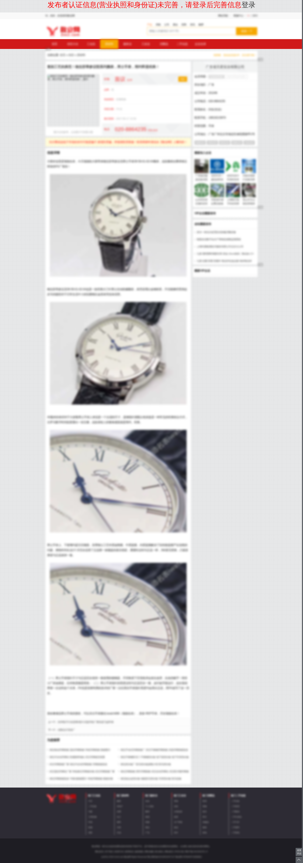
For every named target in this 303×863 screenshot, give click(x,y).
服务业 (127, 43)
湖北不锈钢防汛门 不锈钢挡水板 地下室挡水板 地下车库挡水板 (154, 757)
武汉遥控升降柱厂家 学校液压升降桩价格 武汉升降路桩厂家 (82, 771)
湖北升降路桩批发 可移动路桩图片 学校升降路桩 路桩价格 (81, 778)
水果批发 (178, 811)
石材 (119, 827)
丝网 (119, 811)
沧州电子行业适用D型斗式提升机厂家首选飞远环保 (86, 722)
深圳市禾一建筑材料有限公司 (217, 179)
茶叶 (176, 832)
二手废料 (235, 827)
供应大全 (72, 43)
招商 (183, 24)
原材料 (109, 43)
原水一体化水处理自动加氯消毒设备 (216, 232)
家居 (205, 801)
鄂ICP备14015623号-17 (196, 851)
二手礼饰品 (236, 817)
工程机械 (92, 817)
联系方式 (119, 851)
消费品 (164, 43)
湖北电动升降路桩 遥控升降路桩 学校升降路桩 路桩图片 (79, 749)
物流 (147, 817)
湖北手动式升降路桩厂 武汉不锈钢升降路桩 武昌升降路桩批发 (154, 749)
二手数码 (235, 811)
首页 (54, 43)
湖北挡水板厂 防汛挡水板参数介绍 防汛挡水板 (145, 764)
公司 (166, 24)
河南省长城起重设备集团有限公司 (217, 203)
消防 (90, 832)
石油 (119, 832)
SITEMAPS (188, 857)
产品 (149, 24)
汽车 (90, 801)
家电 (205, 832)
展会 (175, 24)
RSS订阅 (179, 851)
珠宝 (205, 817)
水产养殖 (178, 822)
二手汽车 (235, 822)
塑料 (119, 822)
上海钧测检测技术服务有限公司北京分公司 (220, 246)
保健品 (206, 822)
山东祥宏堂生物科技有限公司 (201, 203)
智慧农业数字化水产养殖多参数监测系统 (219, 239)
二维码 (254, 15)
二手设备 (92, 806)
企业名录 (200, 43)
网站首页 (99, 851)
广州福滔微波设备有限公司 (201, 179)
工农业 (146, 43)
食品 (176, 827)
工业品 (91, 43)
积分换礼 (159, 851)
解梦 (201, 24)
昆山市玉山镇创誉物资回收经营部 (249, 203)
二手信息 (182, 43)
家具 (205, 811)
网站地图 (149, 851)
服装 (205, 827)
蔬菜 (176, 817)
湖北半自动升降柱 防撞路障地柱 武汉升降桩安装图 (77, 757)
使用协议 (129, 851)
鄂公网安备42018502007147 (161, 857)
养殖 (176, 801)
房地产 (120, 806)
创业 (147, 801)
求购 (158, 24)
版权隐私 (139, 851)
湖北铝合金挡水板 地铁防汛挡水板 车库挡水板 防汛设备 (150, 778)
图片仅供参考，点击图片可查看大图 (73, 132)
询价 (182, 79)
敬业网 (179, 857)
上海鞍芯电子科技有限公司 (233, 203)
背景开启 (299, 852)
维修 (147, 822)
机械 (90, 827)
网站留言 (169, 851)
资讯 (192, 24)
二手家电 (235, 832)
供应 (71, 55)
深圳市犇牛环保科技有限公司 (233, 179)
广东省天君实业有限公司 (225, 67)
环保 (90, 822)
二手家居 (235, 806)
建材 (119, 801)
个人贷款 (149, 806)
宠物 (205, 806)
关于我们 (109, 851)
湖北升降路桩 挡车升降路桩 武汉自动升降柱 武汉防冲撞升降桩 (154, 771)
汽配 (90, 811)
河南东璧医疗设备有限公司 (249, 179)
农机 (176, 806)
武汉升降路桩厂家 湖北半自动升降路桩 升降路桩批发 (78, 764)
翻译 (147, 811)
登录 (248, 5)
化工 (119, 817)
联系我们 (198, 857)
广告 (147, 832)
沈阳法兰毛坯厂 (66, 729)
